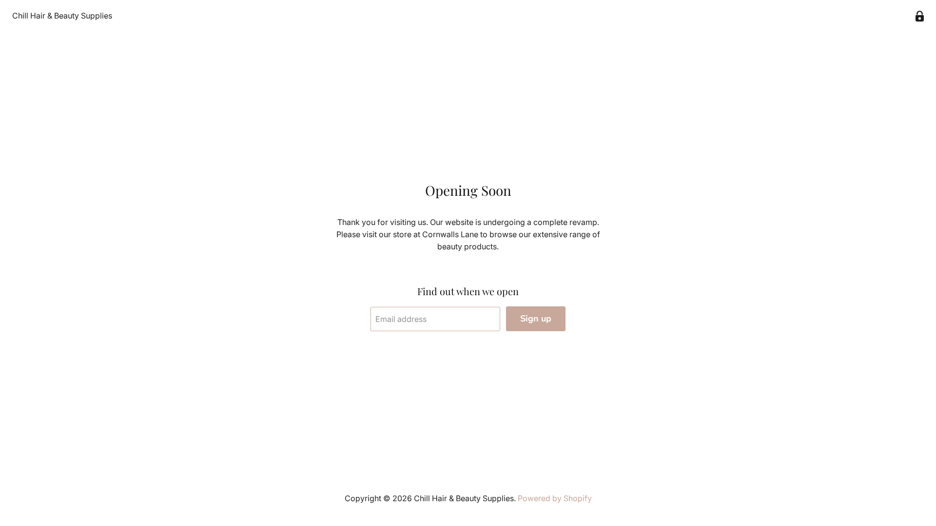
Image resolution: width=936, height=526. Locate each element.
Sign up (535, 318)
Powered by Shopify (555, 498)
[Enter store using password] (920, 16)
